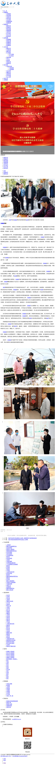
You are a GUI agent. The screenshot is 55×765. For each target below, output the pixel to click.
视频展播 (8, 30)
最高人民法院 (9, 590)
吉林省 (8, 604)
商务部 (8, 556)
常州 (7, 665)
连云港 (8, 669)
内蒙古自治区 (9, 601)
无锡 (7, 662)
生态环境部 (9, 552)
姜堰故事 (8, 22)
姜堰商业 (8, 45)
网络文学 (8, 48)
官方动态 (8, 33)
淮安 (7, 671)
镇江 (7, 675)
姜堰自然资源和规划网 (12, 701)
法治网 (8, 692)
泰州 (7, 677)
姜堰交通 (8, 40)
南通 (7, 668)
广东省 (8, 622)
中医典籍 (11, 67)
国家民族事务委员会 (11, 550)
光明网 (8, 691)
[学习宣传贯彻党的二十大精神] (27, 128)
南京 (7, 660)
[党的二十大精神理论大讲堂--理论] (27, 115)
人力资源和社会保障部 (12, 564)
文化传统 (8, 19)
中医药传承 (9, 66)
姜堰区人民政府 (10, 651)
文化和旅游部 (9, 555)
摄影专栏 (8, 51)
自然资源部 (9, 553)
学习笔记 (11, 55)
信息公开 (5, 78)
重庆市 (8, 626)
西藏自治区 (9, 632)
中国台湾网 (9, 683)
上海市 (8, 607)
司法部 (8, 567)
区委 (10, 220)
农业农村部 (9, 558)
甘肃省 (8, 635)
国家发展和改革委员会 (12, 576)
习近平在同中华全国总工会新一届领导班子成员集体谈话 (22, 538)
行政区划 (8, 16)
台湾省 (8, 644)
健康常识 (8, 63)
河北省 (8, 598)
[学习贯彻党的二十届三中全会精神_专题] (27, 104)
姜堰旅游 (8, 43)
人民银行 (8, 544)
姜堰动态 (5, 24)
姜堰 (42, 289)
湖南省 (8, 620)
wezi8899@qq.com (16, 719)
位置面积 (8, 13)
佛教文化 (8, 72)
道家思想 (8, 73)
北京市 (8, 595)
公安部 (8, 570)
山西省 (8, 599)
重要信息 (8, 25)
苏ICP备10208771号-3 (6, 756)
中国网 (8, 689)
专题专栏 (8, 31)
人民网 (8, 686)
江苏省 (8, 608)
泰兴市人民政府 (10, 654)
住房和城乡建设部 (10, 562)
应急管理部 (9, 547)
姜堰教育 (8, 42)
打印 (27, 528)
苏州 (7, 666)
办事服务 (5, 79)
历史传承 (5, 64)
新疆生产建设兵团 (10, 646)
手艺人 (8, 58)
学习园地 (8, 52)
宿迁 (7, 678)
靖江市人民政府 (10, 653)
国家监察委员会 (10, 588)
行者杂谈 (8, 49)
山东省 (8, 616)
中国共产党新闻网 (10, 582)
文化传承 (8, 70)
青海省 (8, 637)
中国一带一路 (9, 695)
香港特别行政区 (10, 641)
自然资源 (8, 15)
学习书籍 (11, 54)
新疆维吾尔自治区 (10, 640)
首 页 (5, 10)
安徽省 (8, 611)
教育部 (8, 575)
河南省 (8, 617)
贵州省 (8, 629)
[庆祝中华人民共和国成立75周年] (27, 90)
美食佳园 (8, 57)
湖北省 (8, 619)
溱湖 (15, 276)
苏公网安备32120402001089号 (19, 756)
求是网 (8, 688)
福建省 (8, 613)
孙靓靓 (15, 220)
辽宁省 (8, 602)
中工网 (8, 694)
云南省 (8, 631)
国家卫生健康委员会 (11, 546)
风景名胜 (8, 18)
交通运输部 (9, 561)
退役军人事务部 (10, 549)
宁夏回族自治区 (10, 638)
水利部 (8, 559)
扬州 (7, 674)
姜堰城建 (8, 39)
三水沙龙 (5, 46)
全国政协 (8, 587)
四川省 (8, 628)
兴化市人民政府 (10, 656)
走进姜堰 (5, 37)
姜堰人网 (8, 702)
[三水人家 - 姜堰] (11, 5)
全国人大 (8, 585)
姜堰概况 (5, 12)
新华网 (8, 685)
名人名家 (8, 76)
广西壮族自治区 (10, 623)
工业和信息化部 (10, 571)
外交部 (8, 579)
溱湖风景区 (9, 705)
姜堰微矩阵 (9, 21)
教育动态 (8, 36)
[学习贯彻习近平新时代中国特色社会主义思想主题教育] (27, 140)
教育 (15, 326)
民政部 (8, 568)
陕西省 (8, 634)
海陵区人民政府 (10, 657)
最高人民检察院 (10, 581)
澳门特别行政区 (10, 643)
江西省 (8, 614)
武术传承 (8, 75)
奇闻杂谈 (8, 61)
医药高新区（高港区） (12, 659)
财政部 (8, 565)
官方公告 (8, 34)
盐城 (7, 672)
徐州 (7, 663)
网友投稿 (8, 28)
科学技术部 (9, 573)
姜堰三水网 (9, 704)
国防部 (8, 578)
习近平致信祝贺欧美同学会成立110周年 (18, 539)
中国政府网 (9, 584)
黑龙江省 (8, 605)
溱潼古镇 (8, 707)
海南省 (8, 625)
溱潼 (27, 220)
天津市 (8, 596)
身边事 (8, 60)
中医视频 (11, 69)
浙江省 (8, 610)
